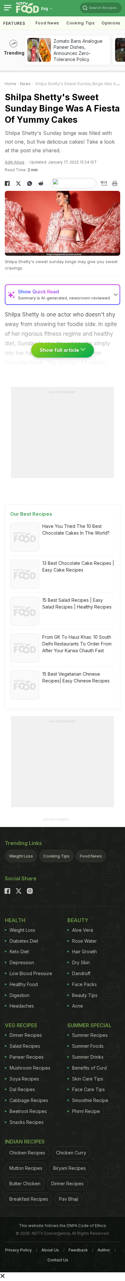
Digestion (19, 995)
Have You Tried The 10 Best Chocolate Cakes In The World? (76, 529)
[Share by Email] (103, 183)
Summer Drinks (88, 1057)
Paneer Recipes (27, 1057)
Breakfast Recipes (28, 1199)
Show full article (60, 350)
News (25, 83)
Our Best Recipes (31, 514)
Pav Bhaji (68, 1199)
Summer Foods (88, 1046)
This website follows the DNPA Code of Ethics (62, 1225)
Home (10, 83)
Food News (47, 23)
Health (15, 920)
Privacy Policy (18, 1250)
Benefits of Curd (89, 1068)
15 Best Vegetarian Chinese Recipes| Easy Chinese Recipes (76, 677)
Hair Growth (84, 951)
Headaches (22, 1006)
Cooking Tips (56, 855)
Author (103, 1250)
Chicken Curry (71, 1152)
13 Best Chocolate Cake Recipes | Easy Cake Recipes (78, 566)
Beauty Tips (84, 995)
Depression (22, 962)
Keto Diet (19, 951)
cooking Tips (80, 23)
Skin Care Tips (87, 1078)
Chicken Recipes (27, 1152)
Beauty (77, 920)
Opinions (111, 23)
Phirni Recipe (86, 1111)
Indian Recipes (25, 1141)
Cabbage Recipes (29, 1100)
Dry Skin (81, 962)
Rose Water (84, 941)
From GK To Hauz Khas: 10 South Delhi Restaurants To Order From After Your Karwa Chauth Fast (77, 643)
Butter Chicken (24, 1183)
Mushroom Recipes (30, 1068)
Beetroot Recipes (28, 1111)
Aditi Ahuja (14, 162)
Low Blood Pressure (31, 973)
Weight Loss (21, 855)
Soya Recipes (24, 1078)
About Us (50, 1250)
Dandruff (81, 973)
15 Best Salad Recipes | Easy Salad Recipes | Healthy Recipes (77, 603)
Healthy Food (24, 984)
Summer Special (89, 1025)
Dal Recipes (22, 1089)
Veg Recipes (21, 1025)
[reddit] (40, 183)
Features (14, 23)
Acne (77, 1006)
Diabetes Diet (24, 941)
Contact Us (57, 1260)
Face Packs (84, 984)
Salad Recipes (25, 1046)
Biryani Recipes (69, 1168)
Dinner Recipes (26, 1035)
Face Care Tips (88, 1089)
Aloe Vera (82, 930)
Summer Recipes (90, 1035)
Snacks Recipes (27, 1122)
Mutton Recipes (25, 1168)
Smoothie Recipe (90, 1100)
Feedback (78, 1250)
